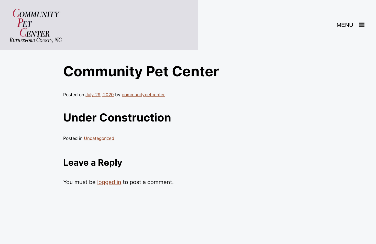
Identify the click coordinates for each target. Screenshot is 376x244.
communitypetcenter (143, 94)
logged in (109, 182)
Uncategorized (99, 138)
